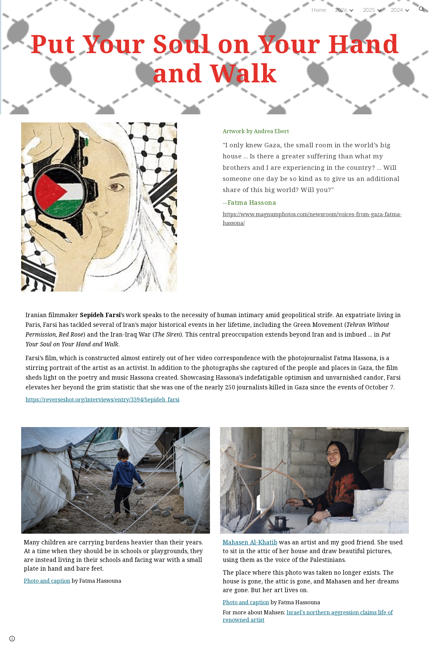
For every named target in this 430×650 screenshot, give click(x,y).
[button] (422, 9)
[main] (215, 57)
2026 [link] (341, 9)
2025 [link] (369, 9)
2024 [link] (397, 9)
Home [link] (318, 9)
